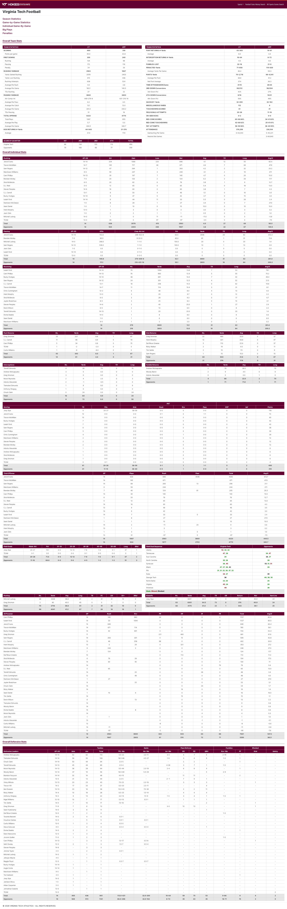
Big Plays (7, 29)
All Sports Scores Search (275, 4)
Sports (240, 4)
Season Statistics (12, 19)
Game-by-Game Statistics (16, 22)
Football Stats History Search (255, 4)
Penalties (7, 33)
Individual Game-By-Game (17, 26)
